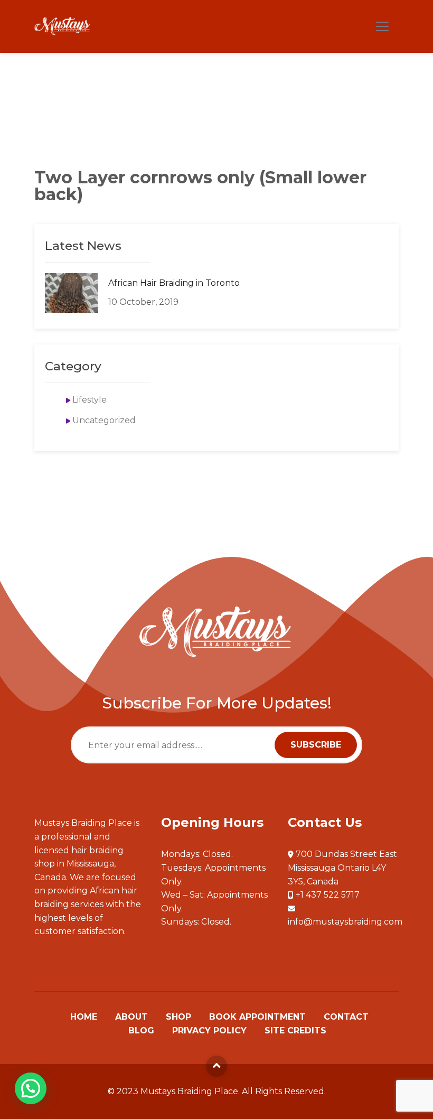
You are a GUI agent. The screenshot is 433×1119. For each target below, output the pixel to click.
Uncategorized (104, 420)
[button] (30, 1088)
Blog (141, 1031)
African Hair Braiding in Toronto (174, 283)
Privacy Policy (209, 1031)
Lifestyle (89, 400)
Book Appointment (257, 1017)
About (131, 1017)
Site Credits (295, 1031)
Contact (346, 1017)
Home (83, 1017)
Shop (178, 1017)
